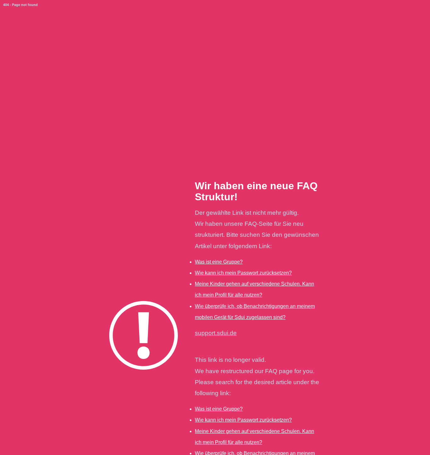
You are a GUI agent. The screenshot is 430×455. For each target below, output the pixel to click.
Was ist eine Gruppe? (219, 261)
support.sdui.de (216, 333)
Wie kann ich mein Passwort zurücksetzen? (243, 273)
